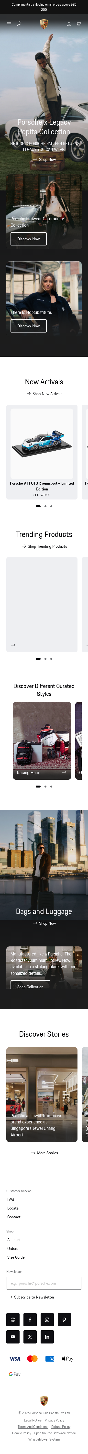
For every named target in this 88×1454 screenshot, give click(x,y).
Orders (12, 1248)
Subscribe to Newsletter (34, 1297)
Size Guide (16, 1257)
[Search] (19, 24)
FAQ (10, 1199)
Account (14, 1240)
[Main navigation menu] (9, 23)
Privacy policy (54, 1420)
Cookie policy (21, 1433)
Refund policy (60, 1426)
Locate (13, 1208)
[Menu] (9, 23)
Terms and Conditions (33, 1426)
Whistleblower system (44, 1439)
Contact (14, 1217)
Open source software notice (55, 1433)
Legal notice (33, 1420)
